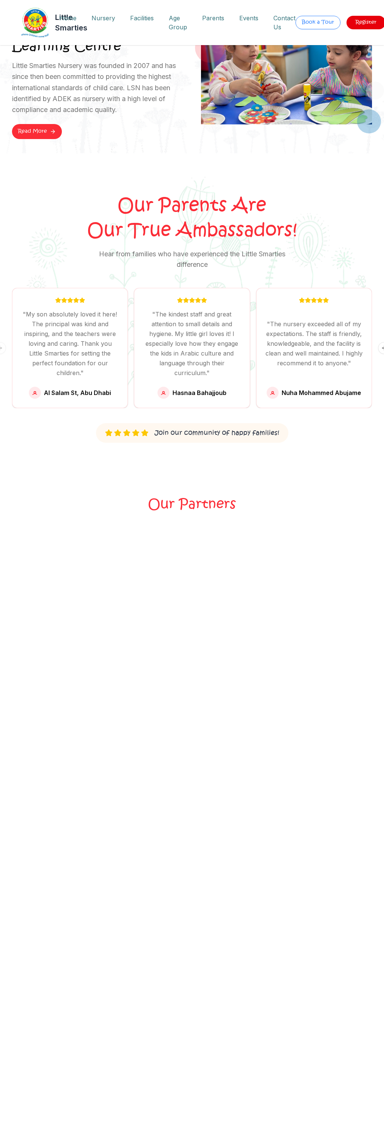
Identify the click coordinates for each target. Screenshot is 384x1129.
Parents (213, 18)
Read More (32, 131)
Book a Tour (318, 22)
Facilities (142, 18)
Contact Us (284, 22)
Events (248, 18)
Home (67, 18)
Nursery (103, 18)
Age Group (178, 22)
